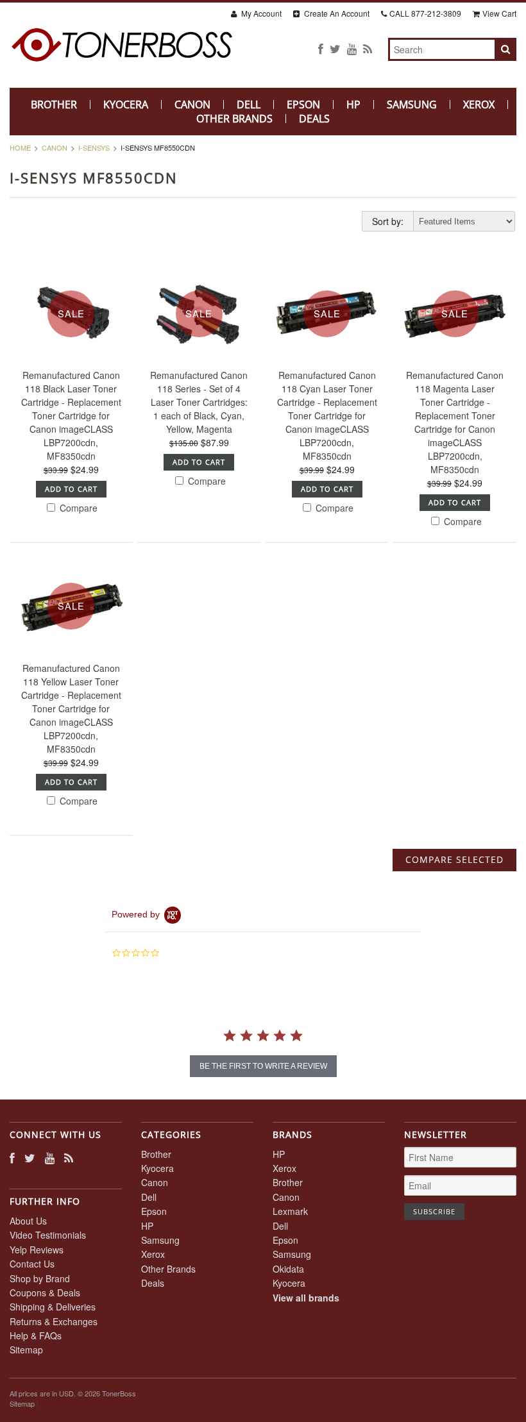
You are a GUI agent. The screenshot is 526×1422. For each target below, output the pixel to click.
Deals (314, 118)
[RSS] (367, 48)
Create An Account (335, 13)
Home (20, 147)
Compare (77, 507)
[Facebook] (320, 48)
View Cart (499, 13)
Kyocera (125, 104)
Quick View (70, 378)
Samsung (412, 104)
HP (353, 104)
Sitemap (26, 1349)
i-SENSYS (94, 147)
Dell (248, 104)
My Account (260, 13)
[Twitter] (335, 48)
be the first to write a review (263, 1066)
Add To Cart (71, 489)
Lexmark (290, 1211)
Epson (303, 104)
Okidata (288, 1268)
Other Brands (234, 118)
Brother (54, 104)
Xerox (479, 104)
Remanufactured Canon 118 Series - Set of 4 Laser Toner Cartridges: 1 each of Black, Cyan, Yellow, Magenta (199, 402)
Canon (192, 104)
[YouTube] (352, 48)
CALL (425, 13)
